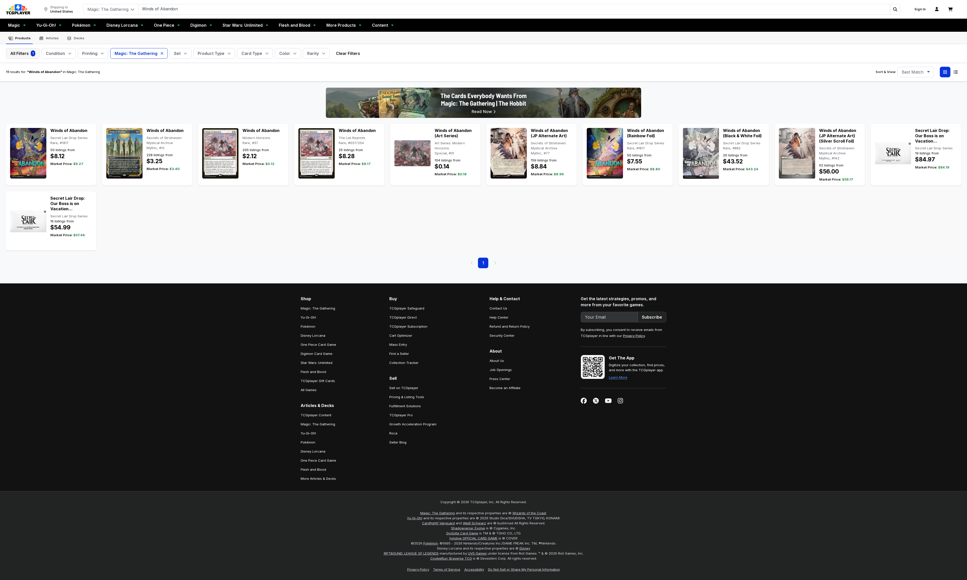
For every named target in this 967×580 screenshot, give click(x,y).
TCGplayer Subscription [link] (408, 326)
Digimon (198, 25)
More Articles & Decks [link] (318, 478)
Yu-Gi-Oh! (46, 25)
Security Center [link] (502, 335)
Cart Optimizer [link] (400, 335)
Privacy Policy (634, 336)
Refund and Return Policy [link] (510, 326)
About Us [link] (497, 361)
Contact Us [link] (498, 308)
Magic (14, 25)
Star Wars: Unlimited (243, 25)
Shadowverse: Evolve (468, 528)
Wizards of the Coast (529, 513)
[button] (895, 9)
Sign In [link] (920, 9)
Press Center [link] (500, 379)
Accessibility (474, 569)
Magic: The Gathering (437, 513)
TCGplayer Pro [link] (401, 415)
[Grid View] (945, 72)
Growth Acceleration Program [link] (412, 424)
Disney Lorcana (122, 25)
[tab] (19, 38)
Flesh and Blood (294, 25)
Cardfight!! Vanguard (438, 523)
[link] (18, 9)
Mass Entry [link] (398, 345)
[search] (514, 9)
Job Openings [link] (501, 370)
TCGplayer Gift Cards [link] (318, 381)
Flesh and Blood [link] (313, 372)
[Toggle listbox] (928, 72)
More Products (341, 25)
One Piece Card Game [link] (318, 345)
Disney (525, 548)
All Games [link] (309, 390)
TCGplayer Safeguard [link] (406, 308)
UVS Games (477, 553)
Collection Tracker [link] (404, 363)
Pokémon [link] (308, 326)
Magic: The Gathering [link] (318, 308)
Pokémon (81, 25)
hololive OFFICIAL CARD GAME (474, 538)
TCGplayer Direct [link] (403, 317)
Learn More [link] (618, 377)
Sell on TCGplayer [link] (403, 388)
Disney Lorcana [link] (313, 335)
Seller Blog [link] (397, 442)
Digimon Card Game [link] (316, 354)
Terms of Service (446, 569)
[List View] (955, 72)
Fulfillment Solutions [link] (405, 406)
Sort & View (885, 72)
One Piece (164, 25)
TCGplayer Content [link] (316, 415)
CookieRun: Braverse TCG (451, 558)
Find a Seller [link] (399, 354)
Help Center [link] (499, 317)
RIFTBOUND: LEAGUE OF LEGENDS (411, 553)
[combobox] (915, 72)
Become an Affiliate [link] (505, 388)
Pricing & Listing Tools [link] (406, 397)
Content (380, 25)
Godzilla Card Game (462, 533)
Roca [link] (393, 433)
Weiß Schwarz (474, 523)
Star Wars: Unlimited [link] (316, 363)
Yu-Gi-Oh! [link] (308, 317)
